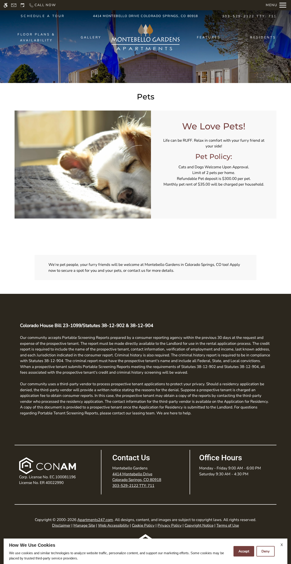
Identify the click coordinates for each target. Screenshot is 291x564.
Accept (243, 551)
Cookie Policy (143, 525)
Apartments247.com (95, 519)
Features (209, 37)
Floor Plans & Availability (36, 37)
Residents (263, 37)
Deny (265, 551)
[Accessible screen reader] (6, 5)
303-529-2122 (249, 16)
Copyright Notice (199, 525)
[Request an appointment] (22, 5)
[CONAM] (47, 465)
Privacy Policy (170, 525)
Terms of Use (227, 525)
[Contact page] (14, 5)
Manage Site (84, 525)
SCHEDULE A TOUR (43, 16)
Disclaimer (61, 525)
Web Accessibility (113, 525)
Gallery (91, 37)
